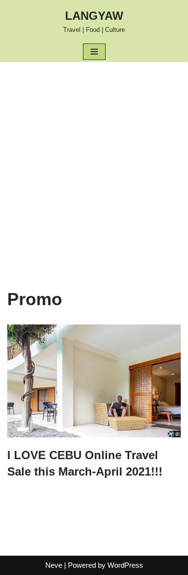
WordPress (125, 565)
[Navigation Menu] (94, 51)
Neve (53, 565)
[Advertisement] (94, 161)
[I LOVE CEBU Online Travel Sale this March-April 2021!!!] (94, 381)
